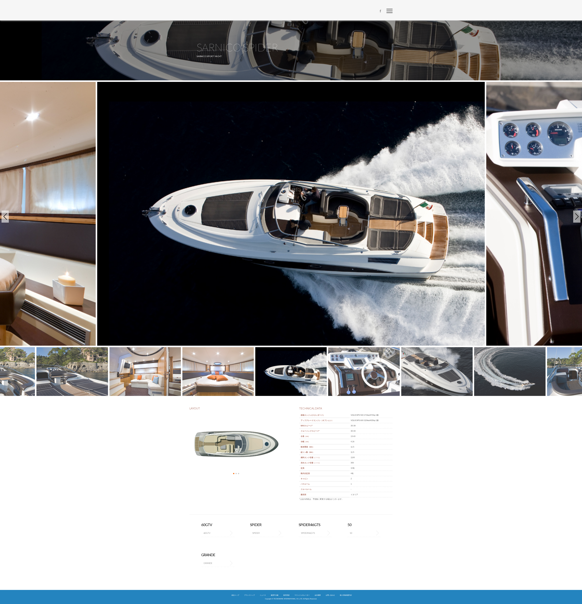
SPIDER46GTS (308, 533)
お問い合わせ (330, 595)
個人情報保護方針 (346, 595)
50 (351, 533)
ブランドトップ (249, 595)
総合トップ (235, 595)
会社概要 (318, 595)
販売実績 (286, 595)
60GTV (207, 533)
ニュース (263, 595)
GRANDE (208, 563)
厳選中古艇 (274, 595)
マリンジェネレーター (302, 595)
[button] (5, 217)
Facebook (380, 11)
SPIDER (256, 533)
